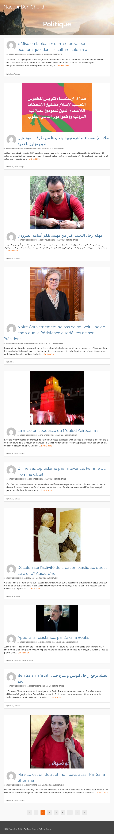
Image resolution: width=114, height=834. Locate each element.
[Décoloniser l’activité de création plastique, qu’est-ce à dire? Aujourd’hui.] (57, 535)
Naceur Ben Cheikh (25, 7)
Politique (17, 74)
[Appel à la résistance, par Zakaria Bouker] (57, 618)
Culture (10, 74)
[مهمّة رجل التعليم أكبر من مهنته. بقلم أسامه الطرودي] (57, 202)
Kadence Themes (45, 829)
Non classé (22, 660)
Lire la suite (63, 65)
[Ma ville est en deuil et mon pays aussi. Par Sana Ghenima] (57, 741)
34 (77, 812)
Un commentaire (56, 686)
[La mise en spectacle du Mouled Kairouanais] (57, 398)
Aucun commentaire (53, 54)
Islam (16, 167)
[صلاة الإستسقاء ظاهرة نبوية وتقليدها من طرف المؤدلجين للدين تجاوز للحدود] (57, 107)
